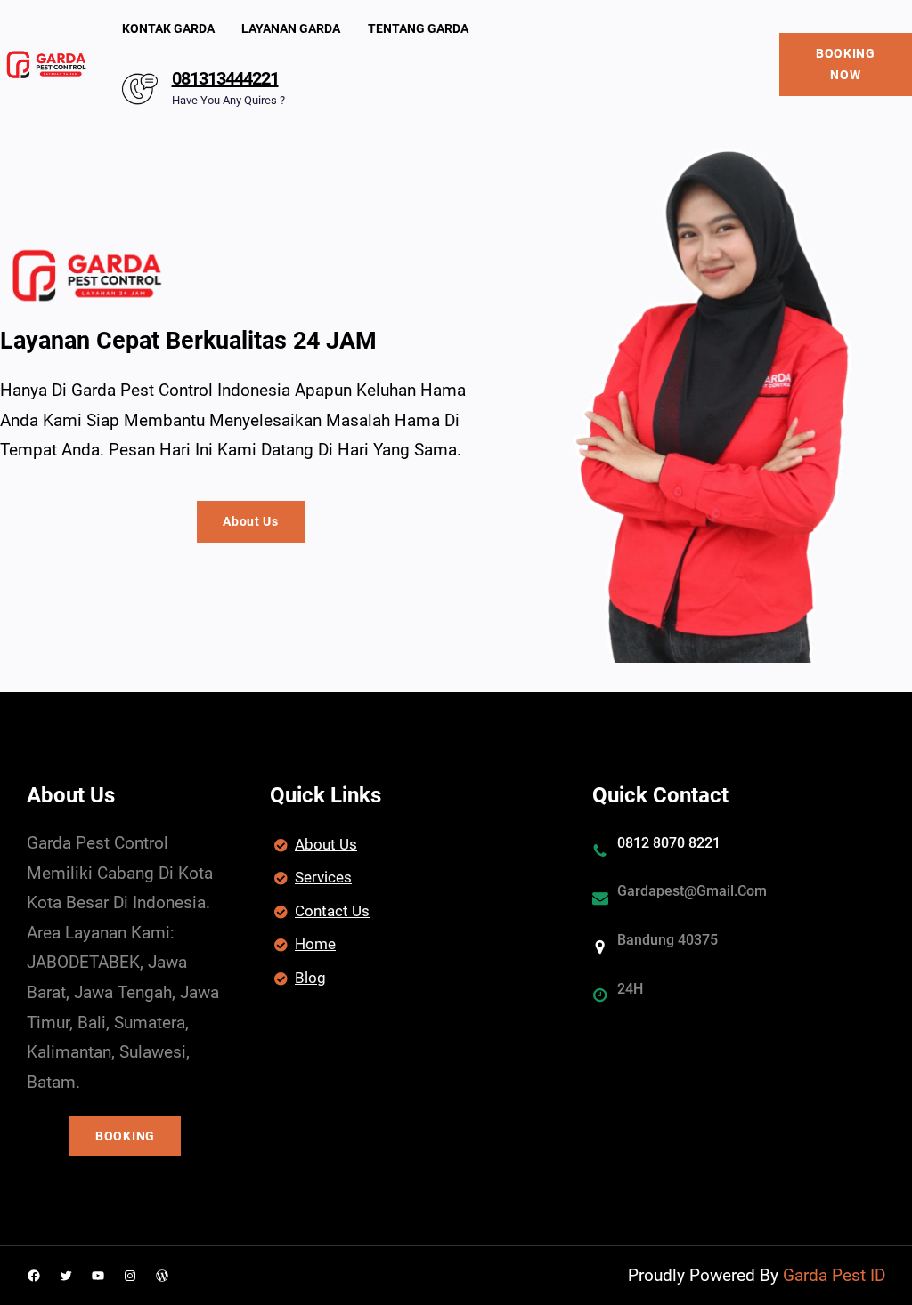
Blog (310, 978)
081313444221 (225, 78)
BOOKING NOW (845, 64)
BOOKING (125, 1136)
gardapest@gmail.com (692, 890)
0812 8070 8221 (669, 842)
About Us (251, 521)
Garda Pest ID (834, 1275)
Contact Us (332, 911)
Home (315, 944)
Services (323, 877)
